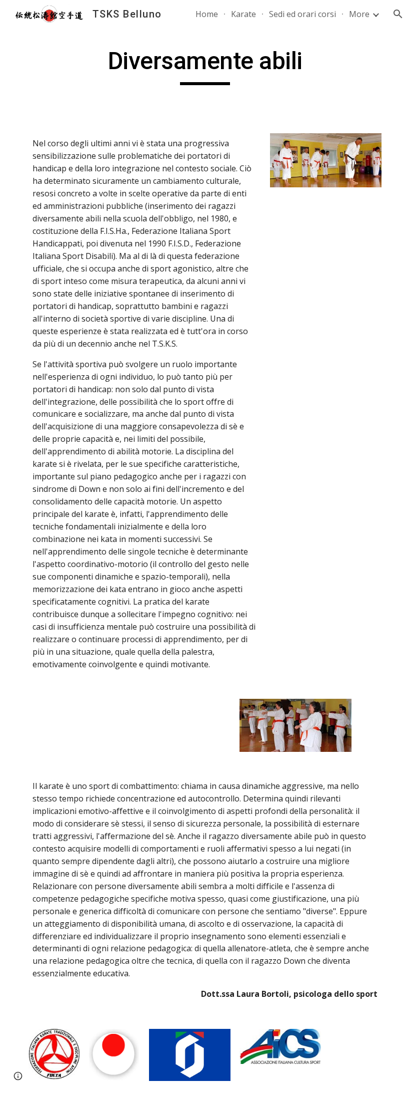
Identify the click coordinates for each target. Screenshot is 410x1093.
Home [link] (207, 14)
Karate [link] (243, 14)
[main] (205, 65)
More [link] (359, 14)
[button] (398, 14)
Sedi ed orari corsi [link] (302, 14)
